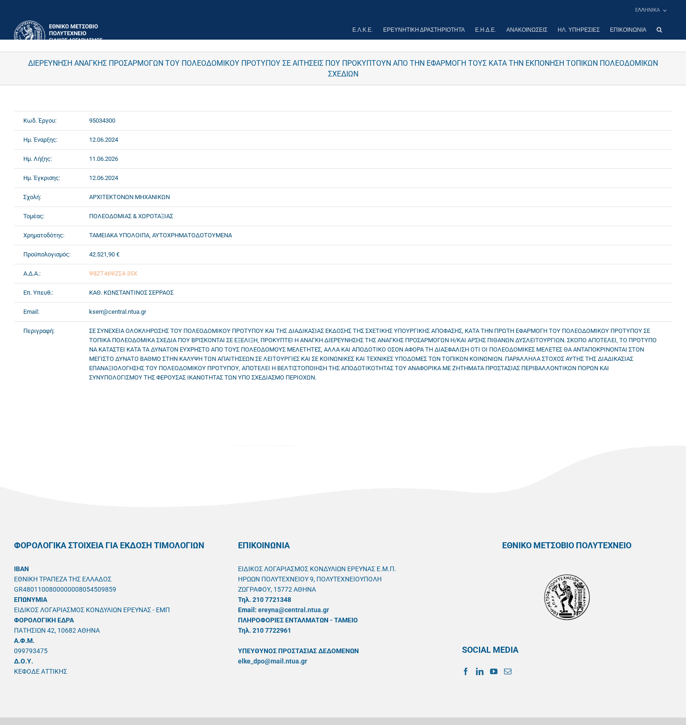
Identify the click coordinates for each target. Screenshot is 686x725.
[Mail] (507, 671)
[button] (659, 30)
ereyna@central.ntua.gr (293, 610)
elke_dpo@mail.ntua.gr (272, 661)
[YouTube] (493, 671)
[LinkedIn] (479, 671)
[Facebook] (465, 671)
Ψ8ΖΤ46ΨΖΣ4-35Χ (113, 273)
